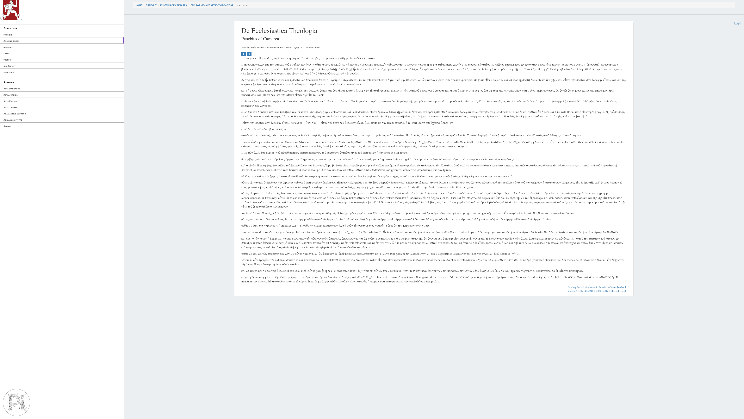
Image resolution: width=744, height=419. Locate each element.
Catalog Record (576, 287)
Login (737, 23)
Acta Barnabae (11, 88)
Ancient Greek (11, 40)
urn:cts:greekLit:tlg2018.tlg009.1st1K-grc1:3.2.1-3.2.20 (597, 290)
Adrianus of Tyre (12, 119)
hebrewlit (9, 47)
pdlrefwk (8, 72)
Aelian (7, 126)
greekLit (151, 5)
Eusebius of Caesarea (173, 5)
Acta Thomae (10, 107)
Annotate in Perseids (596, 287)
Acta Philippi (10, 101)
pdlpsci (7, 59)
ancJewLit (9, 65)
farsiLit (7, 34)
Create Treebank (618, 287)
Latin (6, 53)
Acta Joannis (10, 94)
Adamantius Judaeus (14, 113)
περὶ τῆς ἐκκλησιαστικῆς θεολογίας (212, 5)
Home (139, 5)
